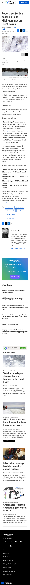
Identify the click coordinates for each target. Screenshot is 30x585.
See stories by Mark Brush (19, 248)
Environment (10, 210)
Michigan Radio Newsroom (9, 472)
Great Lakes (19, 207)
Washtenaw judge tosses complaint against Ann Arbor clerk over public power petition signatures (15, 316)
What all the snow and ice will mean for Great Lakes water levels (14, 422)
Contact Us (6, 553)
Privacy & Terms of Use (9, 571)
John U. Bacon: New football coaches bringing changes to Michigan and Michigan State (15, 307)
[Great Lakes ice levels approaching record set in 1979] (14, 493)
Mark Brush (15, 230)
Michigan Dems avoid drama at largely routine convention (13, 291)
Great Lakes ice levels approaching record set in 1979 (14, 507)
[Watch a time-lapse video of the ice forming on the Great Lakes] (14, 361)
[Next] (26, 54)
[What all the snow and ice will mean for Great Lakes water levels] (14, 408)
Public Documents (8, 560)
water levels (10, 218)
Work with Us (6, 557)
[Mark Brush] (5, 233)
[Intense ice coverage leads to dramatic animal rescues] (14, 454)
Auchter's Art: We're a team (10, 324)
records (7, 131)
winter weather (11, 214)
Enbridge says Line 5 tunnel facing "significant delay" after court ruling (12, 299)
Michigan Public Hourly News (10, 564)
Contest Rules (7, 567)
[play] (3, 583)
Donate (24, 2)
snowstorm (5, 203)
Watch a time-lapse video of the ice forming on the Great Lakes (13, 377)
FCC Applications (7, 574)
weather (20, 210)
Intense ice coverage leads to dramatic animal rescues (13, 466)
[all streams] (28, 583)
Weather (9, 207)
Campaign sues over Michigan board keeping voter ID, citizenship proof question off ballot (15, 331)
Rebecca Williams (7, 429)
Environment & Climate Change (10, 371)
